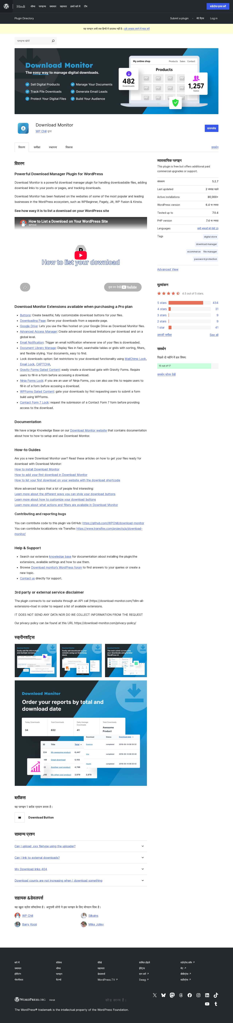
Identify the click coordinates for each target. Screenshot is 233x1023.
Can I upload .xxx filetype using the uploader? (45, 846)
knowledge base (60, 556)
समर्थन (214, 147)
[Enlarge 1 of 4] (52, 648)
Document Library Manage (38, 348)
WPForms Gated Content (37, 391)
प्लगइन (59, 973)
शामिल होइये (144, 962)
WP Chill (41, 131)
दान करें (144, 973)
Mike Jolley (96, 924)
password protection (205, 259)
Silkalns (93, 915)
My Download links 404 (31, 869)
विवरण (21, 147)
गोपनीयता (19, 979)
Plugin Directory (24, 18)
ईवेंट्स (142, 968)
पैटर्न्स (58, 979)
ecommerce (194, 251)
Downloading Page (33, 320)
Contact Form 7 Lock (34, 402)
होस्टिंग (18, 973)
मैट (183, 968)
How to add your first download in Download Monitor (51, 475)
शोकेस (59, 962)
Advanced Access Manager (38, 331)
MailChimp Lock (135, 359)
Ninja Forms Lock (31, 380)
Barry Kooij (29, 924)
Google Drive (28, 326)
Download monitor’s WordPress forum (56, 567)
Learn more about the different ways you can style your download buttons (65, 494)
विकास (69, 147)
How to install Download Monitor (37, 469)
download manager (206, 244)
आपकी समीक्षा (164, 335)
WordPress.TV (108, 979)
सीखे (100, 962)
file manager (210, 251)
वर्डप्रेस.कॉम (188, 962)
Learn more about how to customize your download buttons (55, 499)
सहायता (101, 968)
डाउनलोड (211, 128)
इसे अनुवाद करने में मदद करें (137, 28)
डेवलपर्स (101, 973)
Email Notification (32, 342)
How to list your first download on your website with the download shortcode (67, 480)
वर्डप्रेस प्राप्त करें (218, 6)
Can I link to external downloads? (37, 857)
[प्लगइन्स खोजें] (53, 41)
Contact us (27, 578)
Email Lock (27, 364)
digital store (210, 236)
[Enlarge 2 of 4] (97, 648)
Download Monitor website (88, 430)
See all (214, 335)
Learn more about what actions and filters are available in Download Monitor (66, 505)
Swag (144, 979)
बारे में (17, 962)
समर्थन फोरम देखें (166, 374)
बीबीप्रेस (186, 973)
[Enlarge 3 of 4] (142, 648)
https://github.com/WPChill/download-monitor (113, 523)
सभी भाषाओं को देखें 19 (207, 228)
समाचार (18, 968)
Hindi (52, 999)
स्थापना (53, 147)
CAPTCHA (43, 364)
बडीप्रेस (186, 979)
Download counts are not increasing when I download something (58, 880)
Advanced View (167, 269)
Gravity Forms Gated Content (40, 369)
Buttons (25, 315)
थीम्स (58, 968)
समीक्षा (37, 147)
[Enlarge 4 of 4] (142, 685)
